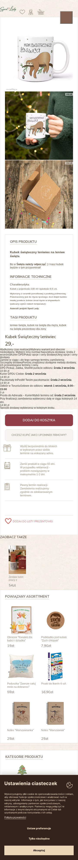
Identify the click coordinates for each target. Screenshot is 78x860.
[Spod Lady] (8, 10)
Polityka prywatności (15, 817)
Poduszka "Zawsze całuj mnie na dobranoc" (21, 685)
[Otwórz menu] (66, 17)
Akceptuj (39, 850)
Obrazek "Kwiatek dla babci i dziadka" (19, 639)
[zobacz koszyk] (41, 12)
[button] (39, 353)
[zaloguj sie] (31, 12)
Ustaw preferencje (39, 828)
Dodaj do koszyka (39, 420)
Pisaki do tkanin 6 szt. (54, 683)
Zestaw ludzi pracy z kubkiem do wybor (16, 578)
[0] (22, 12)
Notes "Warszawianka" (20, 730)
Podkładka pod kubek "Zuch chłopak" (54, 639)
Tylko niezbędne (39, 838)
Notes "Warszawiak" (53, 730)
